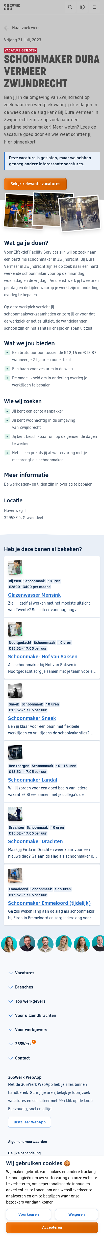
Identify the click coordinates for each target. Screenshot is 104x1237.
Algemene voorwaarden (27, 1141)
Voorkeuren (28, 1214)
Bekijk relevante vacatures (35, 183)
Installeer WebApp (29, 1121)
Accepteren (52, 1227)
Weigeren (76, 1214)
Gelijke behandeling (27, 1152)
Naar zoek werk (26, 27)
